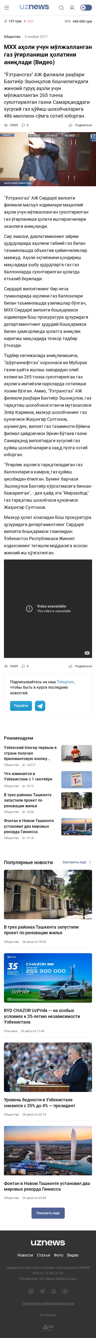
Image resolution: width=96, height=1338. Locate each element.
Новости (25, 1255)
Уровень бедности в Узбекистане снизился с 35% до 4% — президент (39, 1102)
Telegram (65, 682)
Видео (73, 1255)
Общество (12, 37)
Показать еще (48, 1213)
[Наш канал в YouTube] (65, 1291)
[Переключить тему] (86, 8)
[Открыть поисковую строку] (61, 8)
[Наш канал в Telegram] (42, 1291)
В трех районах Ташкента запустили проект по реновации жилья (41, 929)
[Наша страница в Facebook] (54, 1291)
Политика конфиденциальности (48, 1303)
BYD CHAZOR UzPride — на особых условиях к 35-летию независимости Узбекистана (42, 1016)
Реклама (10, 1031)
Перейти (21, 706)
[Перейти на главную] (34, 7)
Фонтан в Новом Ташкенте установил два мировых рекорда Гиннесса (47, 1186)
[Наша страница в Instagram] (31, 1291)
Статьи (43, 1255)
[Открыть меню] (6, 7)
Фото (58, 1255)
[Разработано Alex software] (48, 1327)
